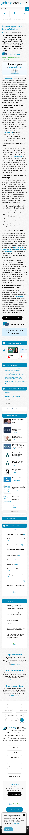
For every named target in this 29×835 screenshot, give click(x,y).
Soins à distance (14, 15)
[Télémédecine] (14, 507)
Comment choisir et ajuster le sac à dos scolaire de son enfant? (15, 628)
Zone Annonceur (14, 772)
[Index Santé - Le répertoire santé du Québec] (11, 3)
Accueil (13, 19)
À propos (14, 747)
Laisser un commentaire (13, 318)
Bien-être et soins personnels (16, 534)
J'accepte (8, 829)
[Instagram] (10, 804)
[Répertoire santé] (22, 720)
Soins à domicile (22, 710)
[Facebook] (14, 804)
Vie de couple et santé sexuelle (15, 575)
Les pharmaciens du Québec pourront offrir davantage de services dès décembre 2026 (14, 614)
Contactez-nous (14, 777)
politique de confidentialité (11, 824)
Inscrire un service (16, 809)
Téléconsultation (12, 519)
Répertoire (4, 15)
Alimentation (11, 530)
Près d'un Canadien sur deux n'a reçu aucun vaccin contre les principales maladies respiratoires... (15, 636)
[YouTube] (18, 804)
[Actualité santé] (14, 644)
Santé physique (12, 564)
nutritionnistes (18, 247)
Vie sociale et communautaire (12, 33)
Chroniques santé (20, 19)
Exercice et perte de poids (15, 545)
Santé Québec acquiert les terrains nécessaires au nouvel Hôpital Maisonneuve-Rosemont (15, 606)
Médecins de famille (15, 706)
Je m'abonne (16, 794)
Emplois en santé (14, 767)
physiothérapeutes (20, 249)
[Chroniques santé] (14, 592)
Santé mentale (12, 560)
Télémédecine (19, 296)
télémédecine (8, 78)
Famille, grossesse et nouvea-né (15, 550)
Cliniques (11, 715)
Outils (14, 762)
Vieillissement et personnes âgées (16, 586)
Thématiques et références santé (16, 569)
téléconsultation (7, 132)
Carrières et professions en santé (16, 539)
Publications (14, 757)
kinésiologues (6, 249)
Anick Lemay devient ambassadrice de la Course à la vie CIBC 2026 (16, 622)
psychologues (9, 251)
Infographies (24, 15)
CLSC (21, 715)
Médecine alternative (13, 555)
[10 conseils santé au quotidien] (13, 350)
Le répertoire (14, 752)
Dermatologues (13, 720)
